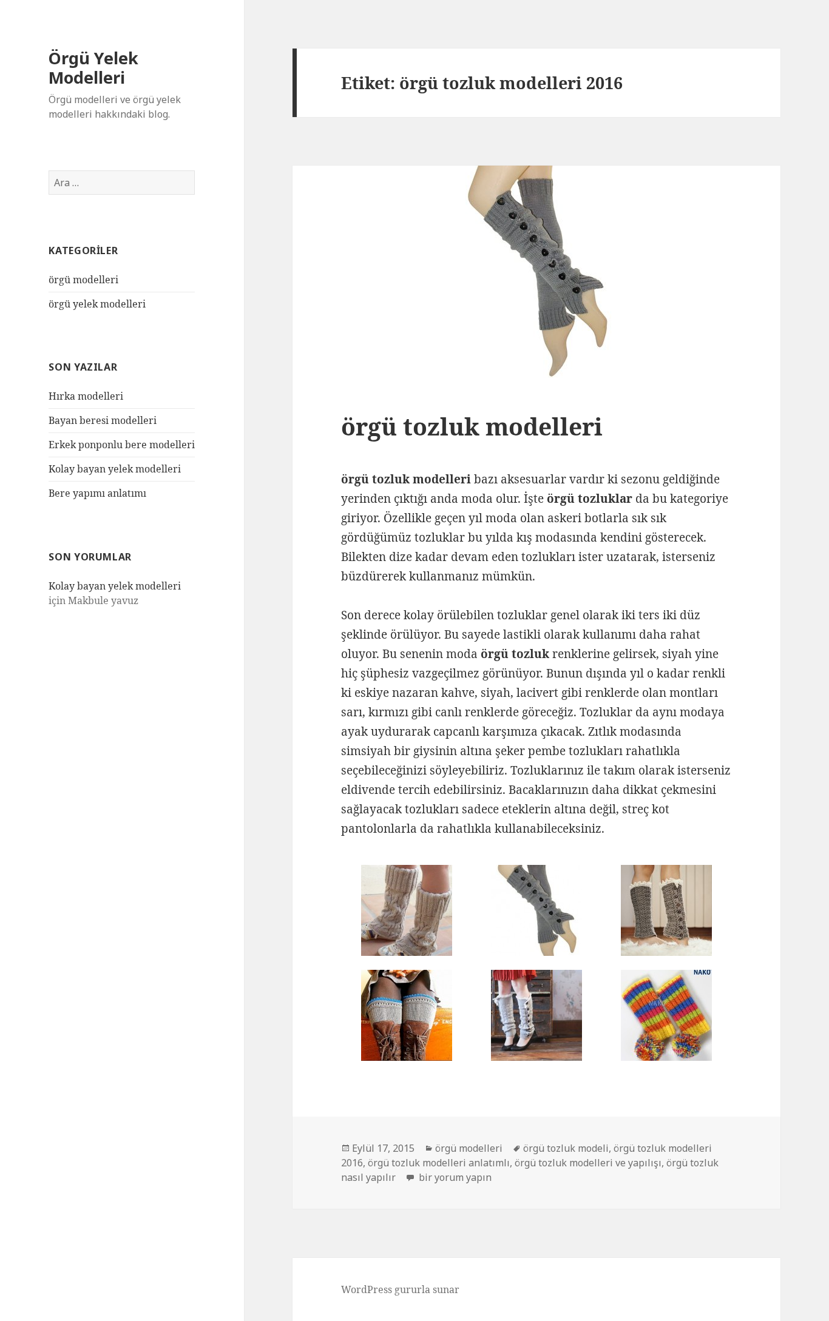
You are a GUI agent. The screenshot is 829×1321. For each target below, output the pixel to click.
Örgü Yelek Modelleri (93, 68)
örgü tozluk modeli (566, 1148)
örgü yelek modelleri (97, 304)
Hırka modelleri (86, 396)
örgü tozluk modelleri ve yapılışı (588, 1162)
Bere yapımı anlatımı (97, 493)
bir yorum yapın (454, 1177)
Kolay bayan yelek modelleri (115, 469)
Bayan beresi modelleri (103, 420)
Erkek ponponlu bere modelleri (122, 444)
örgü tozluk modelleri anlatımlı (439, 1162)
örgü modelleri (83, 279)
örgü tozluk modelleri (472, 426)
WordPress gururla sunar (400, 1289)
